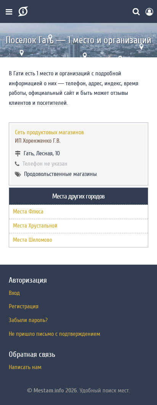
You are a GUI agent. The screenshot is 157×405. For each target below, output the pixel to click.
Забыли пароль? (28, 320)
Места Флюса (28, 211)
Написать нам (25, 367)
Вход (14, 293)
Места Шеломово (32, 240)
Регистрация (23, 306)
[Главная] (22, 11)
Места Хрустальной (35, 226)
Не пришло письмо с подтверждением (54, 333)
